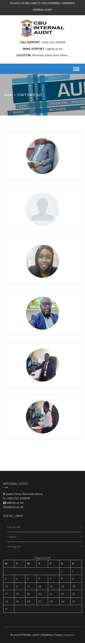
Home (8, 95)
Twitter (12, 537)
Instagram (14, 546)
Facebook (13, 527)
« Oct (6, 618)
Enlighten (69, 635)
